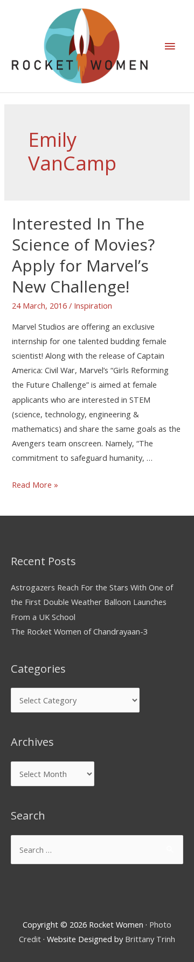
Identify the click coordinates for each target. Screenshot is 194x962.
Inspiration (93, 305)
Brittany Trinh (150, 939)
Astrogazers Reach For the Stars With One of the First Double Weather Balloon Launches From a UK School (92, 602)
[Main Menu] (169, 46)
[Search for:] (97, 849)
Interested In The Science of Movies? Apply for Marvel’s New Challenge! (83, 254)
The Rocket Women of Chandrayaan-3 (79, 631)
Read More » (35, 484)
